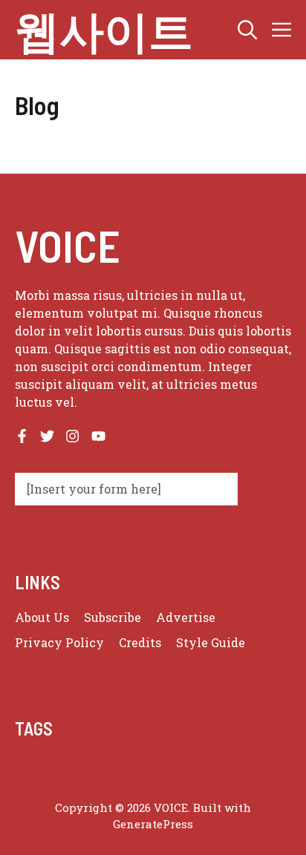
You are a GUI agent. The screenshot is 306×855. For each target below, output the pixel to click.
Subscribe (112, 617)
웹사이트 (104, 29)
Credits (140, 642)
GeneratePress (153, 823)
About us (42, 617)
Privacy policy (59, 642)
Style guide (210, 642)
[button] (247, 29)
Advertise (185, 617)
